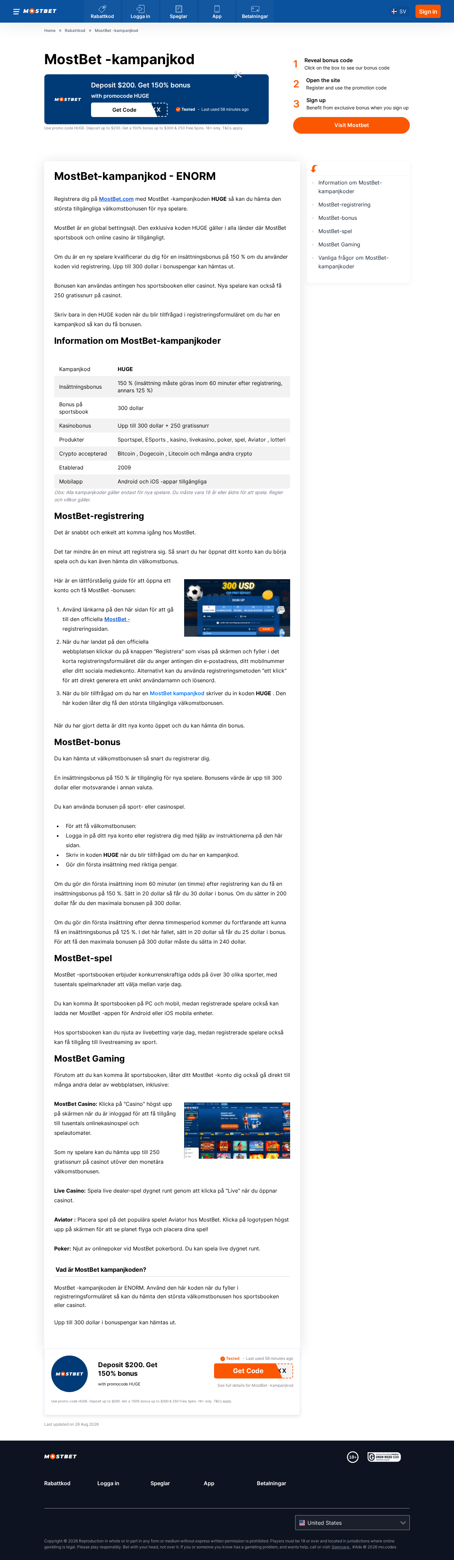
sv (402, 11)
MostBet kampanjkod (177, 693)
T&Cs (227, 128)
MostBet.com (116, 198)
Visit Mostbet (351, 125)
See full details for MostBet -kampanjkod (255, 1385)
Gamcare (341, 1546)
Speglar (160, 1483)
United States (324, 1522)
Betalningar (271, 1483)
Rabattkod (57, 1483)
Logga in (108, 1483)
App (209, 1483)
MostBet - (117, 619)
